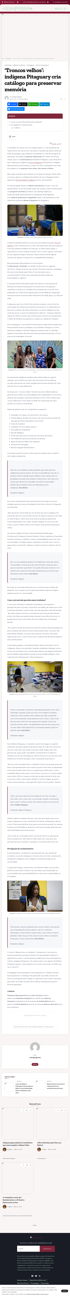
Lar (3, 58)
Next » (35, 1225)
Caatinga (8, 58)
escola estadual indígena (25, 180)
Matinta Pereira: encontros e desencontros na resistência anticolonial (56, 1086)
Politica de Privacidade (33, 1294)
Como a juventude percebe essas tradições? (26, 122)
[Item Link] (18, 1123)
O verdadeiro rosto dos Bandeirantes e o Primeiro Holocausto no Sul (13, 1200)
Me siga (35, 1064)
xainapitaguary (17, 96)
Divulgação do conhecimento (21, 125)
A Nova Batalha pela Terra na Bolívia (49, 1144)
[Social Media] (56, 9)
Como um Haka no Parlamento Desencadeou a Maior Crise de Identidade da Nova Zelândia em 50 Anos (24, 1088)
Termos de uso (44, 1294)
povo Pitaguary (35, 162)
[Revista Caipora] (17, 8)
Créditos (17, 128)
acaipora (9, 1149)
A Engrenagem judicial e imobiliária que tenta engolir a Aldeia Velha (17, 1144)
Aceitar (65, 1291)
